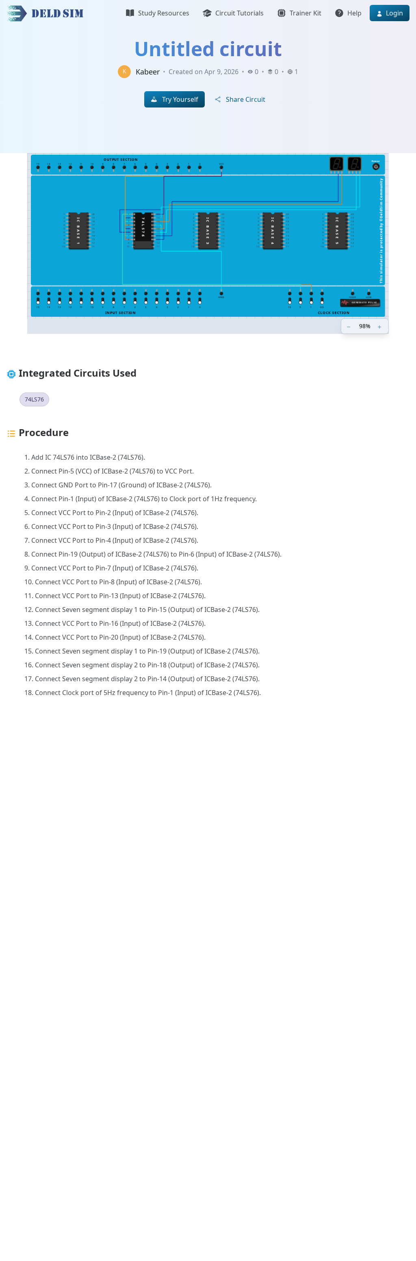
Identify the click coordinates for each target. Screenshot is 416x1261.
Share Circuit (245, 99)
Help (354, 13)
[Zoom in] (380, 326)
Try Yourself (180, 99)
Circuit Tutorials (239, 13)
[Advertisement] (208, 821)
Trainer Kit (305, 13)
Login (393, 13)
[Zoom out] (349, 326)
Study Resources (163, 13)
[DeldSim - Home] (47, 13)
